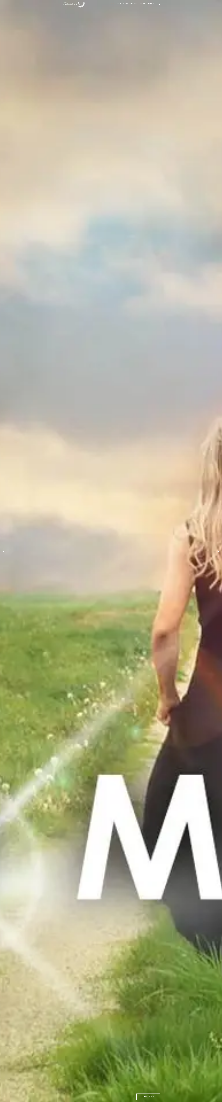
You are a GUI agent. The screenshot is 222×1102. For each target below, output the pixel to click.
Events (125, 4)
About (118, 4)
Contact (151, 4)
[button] (158, 3)
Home (112, 4)
